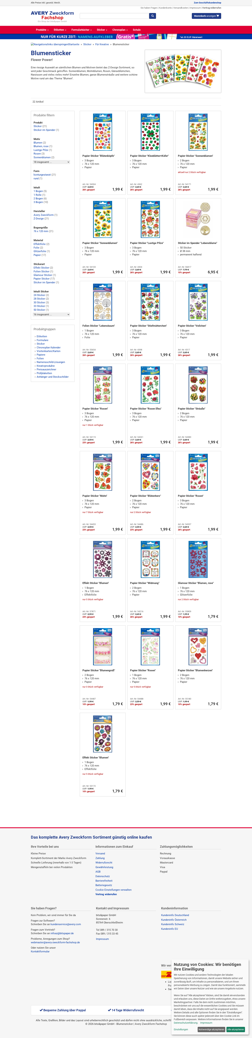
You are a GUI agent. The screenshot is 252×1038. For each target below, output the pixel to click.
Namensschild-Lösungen (51, 362)
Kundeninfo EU (169, 928)
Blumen (38, 142)
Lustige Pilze (41, 150)
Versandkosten (180, 8)
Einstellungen (181, 1029)
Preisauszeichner (46, 369)
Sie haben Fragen (149, 8)
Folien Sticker (41, 271)
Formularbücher (80, 29)
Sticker (101, 29)
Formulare (42, 340)
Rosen (37, 153)
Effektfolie (40, 244)
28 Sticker (39, 298)
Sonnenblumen (42, 157)
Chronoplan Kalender (49, 347)
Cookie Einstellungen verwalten (113, 889)
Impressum (195, 8)
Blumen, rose (41, 146)
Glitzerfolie (40, 251)
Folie (36, 247)
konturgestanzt (42, 174)
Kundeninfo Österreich (174, 919)
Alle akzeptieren (235, 1029)
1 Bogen (38, 191)
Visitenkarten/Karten (48, 351)
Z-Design (39, 218)
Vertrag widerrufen (211, 8)
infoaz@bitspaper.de (62, 933)
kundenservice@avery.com (66, 924)
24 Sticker (39, 295)
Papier (37, 255)
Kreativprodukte (46, 365)
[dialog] (210, 997)
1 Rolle (37, 194)
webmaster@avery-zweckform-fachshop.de (55, 942)
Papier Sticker (42, 278)
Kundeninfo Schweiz (172, 924)
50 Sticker (39, 309)
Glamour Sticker (43, 275)
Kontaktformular (40, 951)
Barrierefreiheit (103, 880)
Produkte (41, 29)
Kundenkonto (165, 8)
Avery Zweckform (44, 215)
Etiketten (59, 29)
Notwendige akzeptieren (211, 1029)
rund (36, 178)
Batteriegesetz (103, 885)
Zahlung (100, 858)
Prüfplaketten (44, 373)
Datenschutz (102, 876)
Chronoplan (119, 29)
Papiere (41, 354)
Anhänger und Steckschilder (53, 376)
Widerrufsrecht (103, 862)
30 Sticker (39, 302)
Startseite (73, 44)
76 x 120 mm (41, 231)
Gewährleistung (104, 867)
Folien (40, 358)
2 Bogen (38, 198)
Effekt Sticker (41, 267)
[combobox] (114, 16)
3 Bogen (38, 202)
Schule (137, 29)
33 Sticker (39, 306)
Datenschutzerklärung (185, 1022)
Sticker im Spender (44, 130)
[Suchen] (152, 16)
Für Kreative (102, 44)
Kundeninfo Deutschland (175, 915)
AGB (97, 871)
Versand (100, 853)
